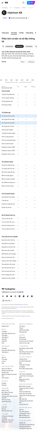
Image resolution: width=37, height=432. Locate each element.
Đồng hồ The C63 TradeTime (24, 380)
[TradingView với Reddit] (32, 296)
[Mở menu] (2, 3)
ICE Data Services (18, 304)
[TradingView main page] (8, 289)
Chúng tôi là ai (23, 359)
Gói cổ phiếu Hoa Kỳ (24, 353)
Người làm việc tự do (8, 420)
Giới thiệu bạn (5, 394)
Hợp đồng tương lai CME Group (26, 349)
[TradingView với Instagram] (15, 296)
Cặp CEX (4, 339)
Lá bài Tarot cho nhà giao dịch (26, 376)
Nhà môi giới (22, 339)
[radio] (23, 62)
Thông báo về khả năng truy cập (27, 396)
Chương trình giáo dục (25, 428)
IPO (3, 363)
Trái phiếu (4, 335)
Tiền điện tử (5, 337)
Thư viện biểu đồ (24, 411)
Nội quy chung (6, 399)
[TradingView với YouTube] (11, 296)
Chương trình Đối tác (25, 426)
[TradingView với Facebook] (7, 296)
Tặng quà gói (23, 332)
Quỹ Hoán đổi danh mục (8, 333)
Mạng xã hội (5, 390)
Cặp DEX (4, 341)
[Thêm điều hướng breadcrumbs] (11, 7)
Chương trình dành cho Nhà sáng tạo (9, 396)
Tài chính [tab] (14, 33)
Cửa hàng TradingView (25, 374)
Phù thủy (4, 418)
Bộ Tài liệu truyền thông (25, 368)
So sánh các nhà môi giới (26, 341)
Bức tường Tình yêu (7, 392)
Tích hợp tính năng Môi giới (26, 424)
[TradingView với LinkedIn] (19, 296)
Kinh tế (4, 357)
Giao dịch (4, 407)
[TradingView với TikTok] (28, 296)
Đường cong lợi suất (7, 370)
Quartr (23, 316)
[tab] (9, 46)
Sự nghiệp (22, 366)
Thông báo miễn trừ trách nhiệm (26, 388)
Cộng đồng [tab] (29, 33)
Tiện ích (21, 409)
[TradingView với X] (3, 296)
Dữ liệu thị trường (24, 330)
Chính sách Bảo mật (24, 391)
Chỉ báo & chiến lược (7, 416)
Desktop (4, 385)
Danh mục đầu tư (6, 368)
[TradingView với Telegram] (23, 296)
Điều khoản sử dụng (24, 386)
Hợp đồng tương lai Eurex (26, 352)
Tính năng (22, 326)
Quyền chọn (5, 372)
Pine (3, 343)
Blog (20, 363)
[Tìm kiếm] (23, 3)
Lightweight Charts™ (25, 413)
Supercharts (5, 326)
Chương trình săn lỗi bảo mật (26, 401)
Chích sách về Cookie (25, 393)
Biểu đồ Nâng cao (24, 415)
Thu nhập (4, 359)
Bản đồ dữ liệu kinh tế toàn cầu (9, 375)
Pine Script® (5, 378)
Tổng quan (22, 337)
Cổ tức (4, 361)
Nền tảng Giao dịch (24, 417)
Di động (4, 383)
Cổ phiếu (4, 331)
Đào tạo (4, 409)
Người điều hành (6, 401)
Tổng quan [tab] (5, 33)
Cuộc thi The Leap (24, 343)
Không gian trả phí (7, 422)
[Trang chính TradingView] (6, 3)
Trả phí (21, 328)
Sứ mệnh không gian (25, 361)
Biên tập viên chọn (7, 410)
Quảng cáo (22, 422)
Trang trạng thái (23, 404)
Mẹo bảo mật (23, 399)
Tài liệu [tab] (21, 33)
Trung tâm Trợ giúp (24, 365)
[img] (26, 18)
